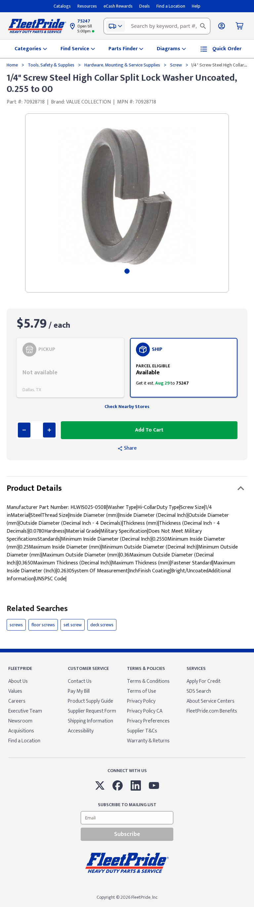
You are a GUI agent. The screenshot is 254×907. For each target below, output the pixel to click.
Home (13, 65)
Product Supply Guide (90, 701)
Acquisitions (21, 730)
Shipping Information (90, 721)
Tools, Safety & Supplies (51, 65)
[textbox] (157, 26)
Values (15, 691)
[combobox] (157, 26)
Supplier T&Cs (142, 730)
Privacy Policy (141, 701)
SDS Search (199, 691)
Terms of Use (141, 691)
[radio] (70, 367)
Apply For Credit (204, 681)
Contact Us (80, 681)
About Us (18, 681)
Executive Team (25, 711)
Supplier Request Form (92, 711)
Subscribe (127, 834)
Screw (176, 65)
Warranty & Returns (148, 740)
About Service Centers (210, 701)
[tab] (127, 271)
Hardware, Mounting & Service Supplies (122, 65)
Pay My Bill (79, 691)
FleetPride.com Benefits (212, 711)
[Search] (203, 26)
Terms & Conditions (148, 681)
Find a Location (24, 740)
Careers (16, 701)
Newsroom (20, 721)
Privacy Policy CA (144, 711)
